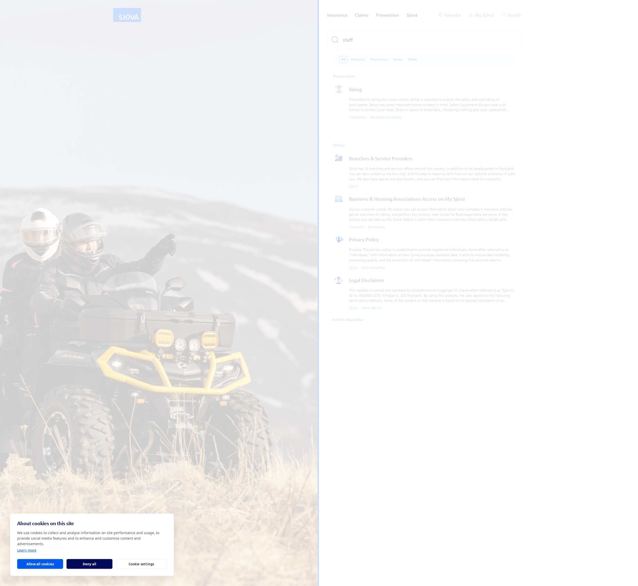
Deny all (89, 564)
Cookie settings (141, 564)
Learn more (26, 550)
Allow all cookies (40, 564)
